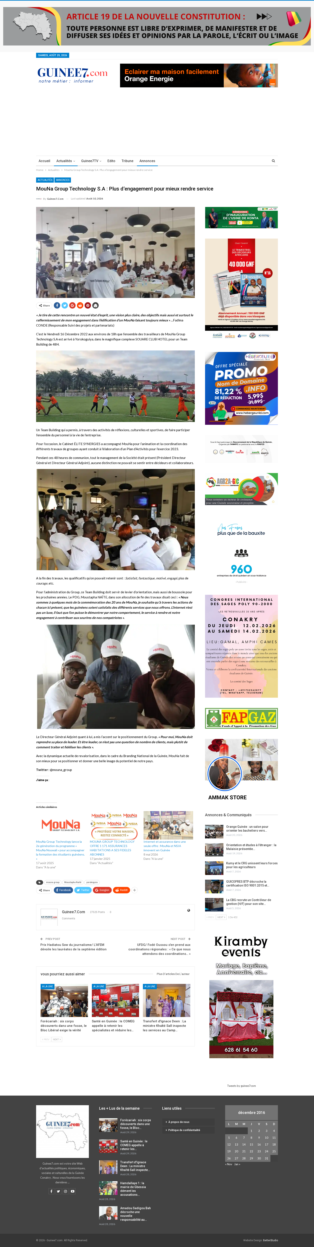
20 (236, 1151)
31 (266, 1158)
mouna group (52, 882)
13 (236, 1144)
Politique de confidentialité (184, 1130)
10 (266, 1137)
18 (274, 1144)
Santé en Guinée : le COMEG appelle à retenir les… (133, 1145)
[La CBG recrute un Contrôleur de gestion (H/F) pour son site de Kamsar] (214, 905)
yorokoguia (92, 882)
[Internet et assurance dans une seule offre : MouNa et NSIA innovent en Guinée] (168, 825)
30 (259, 1158)
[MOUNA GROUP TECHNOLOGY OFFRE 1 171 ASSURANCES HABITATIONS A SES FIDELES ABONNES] (114, 825)
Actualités (64, 161)
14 (244, 1144)
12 (229, 1144)
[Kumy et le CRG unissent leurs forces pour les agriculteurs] (214, 868)
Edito (111, 161)
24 (266, 1151)
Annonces (147, 161)
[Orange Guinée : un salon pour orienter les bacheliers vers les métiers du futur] (214, 831)
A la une (47, 986)
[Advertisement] (157, 124)
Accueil (44, 161)
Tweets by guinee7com (241, 1085)
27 (236, 1158)
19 (229, 1151)
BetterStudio (270, 1240)
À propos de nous (178, 1122)
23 (259, 1151)
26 (229, 1158)
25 (274, 1151)
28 (244, 1158)
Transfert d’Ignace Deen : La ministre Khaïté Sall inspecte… (135, 1166)
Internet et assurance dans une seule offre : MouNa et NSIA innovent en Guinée (165, 846)
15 (251, 1144)
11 (274, 1137)
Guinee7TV (89, 161)
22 (251, 1151)
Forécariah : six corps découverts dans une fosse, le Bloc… (135, 1124)
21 (244, 1151)
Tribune (127, 161)
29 (251, 1158)
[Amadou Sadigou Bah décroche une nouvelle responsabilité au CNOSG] (108, 1213)
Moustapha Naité (72, 882)
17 (266, 1144)
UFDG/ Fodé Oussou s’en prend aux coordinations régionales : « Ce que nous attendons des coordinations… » (159, 949)
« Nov (228, 1164)
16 (259, 1144)
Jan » (237, 1164)
